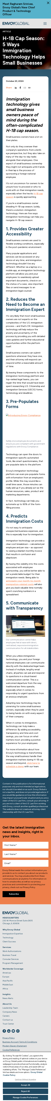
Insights (6, 994)
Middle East (8, 985)
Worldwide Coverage (13, 969)
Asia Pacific (8, 981)
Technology (8, 937)
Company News (10, 1012)
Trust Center (8, 1024)
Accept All (25, 1085)
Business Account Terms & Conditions (20, 1042)
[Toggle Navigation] (45, 23)
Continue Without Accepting (25, 1079)
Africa (5, 988)
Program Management (13, 963)
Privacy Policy (9, 1038)
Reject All (25, 1091)
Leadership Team (10, 1008)
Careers (6, 1016)
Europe (6, 977)
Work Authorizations (12, 951)
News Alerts (8, 998)
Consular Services (11, 959)
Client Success (9, 941)
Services (7, 947)
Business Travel (9, 955)
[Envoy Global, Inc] (16, 23)
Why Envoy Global (11, 930)
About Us (7, 1004)
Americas (7, 973)
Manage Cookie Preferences (25, 1097)
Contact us (8, 1020)
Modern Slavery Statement (15, 1046)
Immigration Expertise (13, 933)
